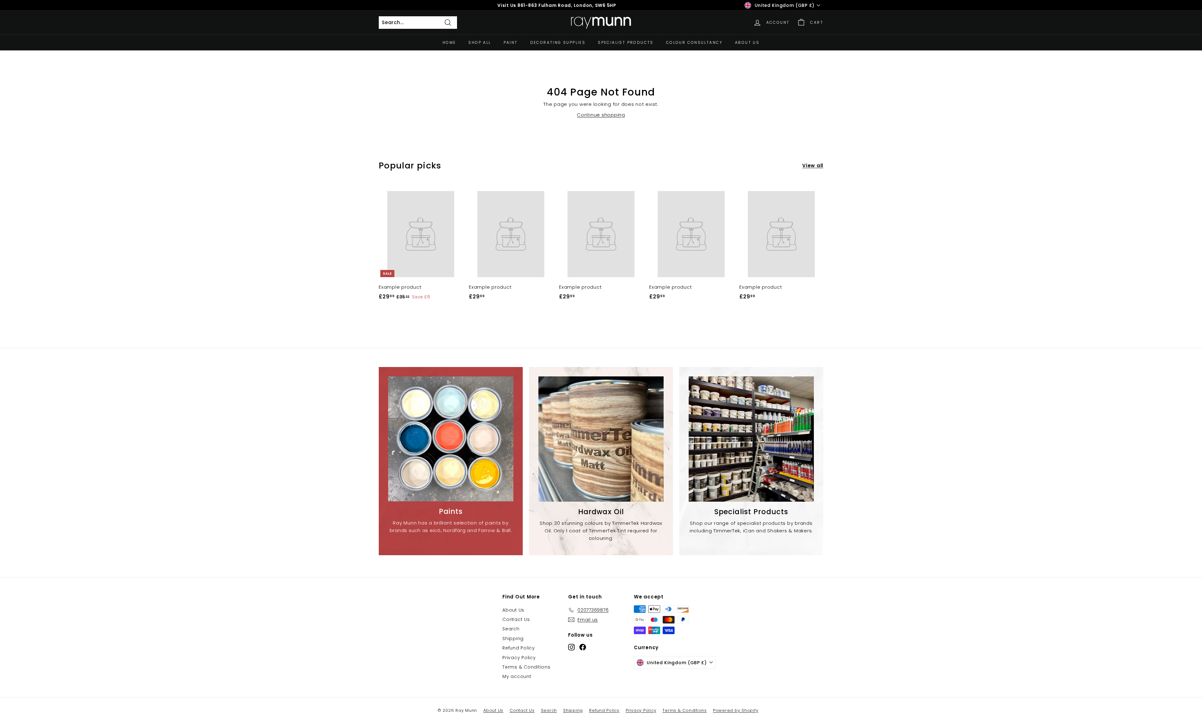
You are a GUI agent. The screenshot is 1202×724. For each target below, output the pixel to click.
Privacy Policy (519, 657)
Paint (511, 42)
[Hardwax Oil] (601, 439)
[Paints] (450, 438)
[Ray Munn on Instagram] (571, 647)
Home (449, 42)
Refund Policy (518, 648)
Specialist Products (626, 42)
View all (812, 165)
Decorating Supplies (558, 42)
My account (517, 676)
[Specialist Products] (751, 439)
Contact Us (516, 619)
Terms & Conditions (526, 667)
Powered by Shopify (735, 710)
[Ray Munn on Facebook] (582, 647)
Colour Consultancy (694, 42)
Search (511, 629)
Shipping (513, 638)
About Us (747, 42)
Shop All (479, 42)
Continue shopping (601, 114)
